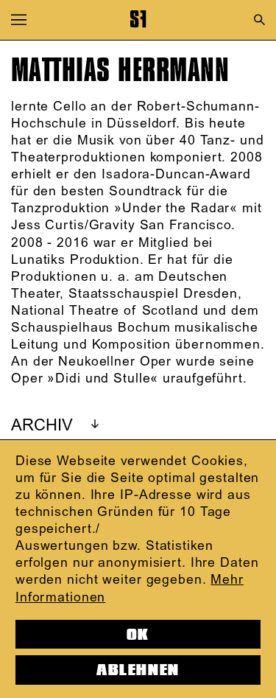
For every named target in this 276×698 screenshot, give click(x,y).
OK (138, 635)
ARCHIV (42, 426)
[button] (18, 19)
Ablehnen (137, 670)
